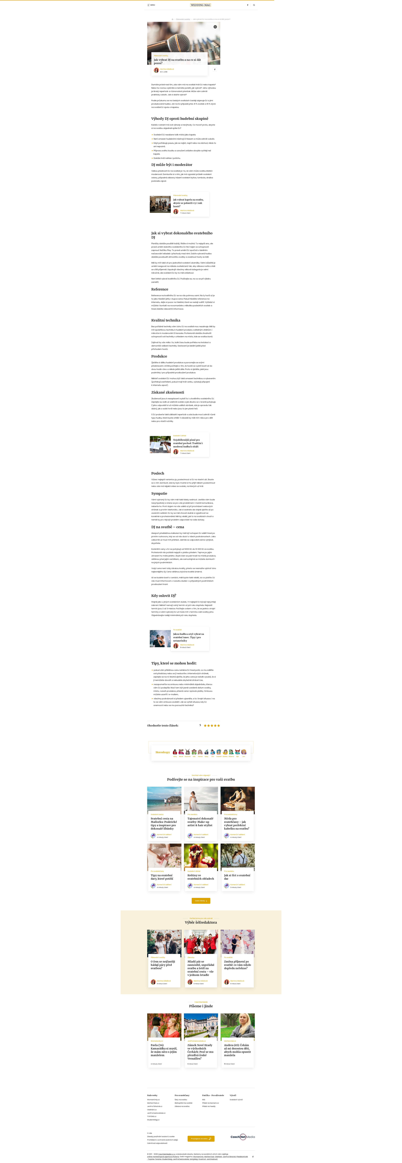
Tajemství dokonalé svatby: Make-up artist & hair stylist (200, 822)
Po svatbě (228, 957)
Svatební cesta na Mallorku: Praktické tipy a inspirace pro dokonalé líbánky (164, 823)
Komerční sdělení (164, 834)
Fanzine (158, 1159)
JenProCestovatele (181, 1159)
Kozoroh (188, 756)
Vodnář (219, 756)
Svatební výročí (236, 1099)
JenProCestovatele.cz (156, 1113)
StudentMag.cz (153, 1120)
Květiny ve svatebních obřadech (200, 877)
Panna (200, 756)
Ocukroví (202, 1159)
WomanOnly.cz (153, 1099)
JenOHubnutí (212, 1159)
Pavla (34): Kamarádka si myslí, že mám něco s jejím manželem (164, 1050)
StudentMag (167, 1159)
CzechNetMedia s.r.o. (166, 1154)
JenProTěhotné (229, 1156)
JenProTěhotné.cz (154, 1106)
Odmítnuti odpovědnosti (157, 1143)
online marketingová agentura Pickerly (163, 1156)
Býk (237, 756)
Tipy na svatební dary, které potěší (162, 877)
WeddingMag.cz (172, 19)
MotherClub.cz (153, 1103)
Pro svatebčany (230, 814)
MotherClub (209, 1156)
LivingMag (194, 1159)
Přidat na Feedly (208, 1106)
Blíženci (231, 756)
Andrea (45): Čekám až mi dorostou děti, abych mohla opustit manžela (237, 1050)
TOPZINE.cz (151, 1116)
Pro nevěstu (192, 814)
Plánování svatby (183, 19)
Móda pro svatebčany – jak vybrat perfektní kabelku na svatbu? (236, 823)
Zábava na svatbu (182, 1106)
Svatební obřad (193, 871)
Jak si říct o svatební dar (237, 877)
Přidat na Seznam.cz (210, 1103)
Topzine (151, 1159)
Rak (194, 756)
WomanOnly (198, 1156)
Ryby (206, 756)
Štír (213, 756)
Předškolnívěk (242, 1156)
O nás (149, 1133)
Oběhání (218, 1156)
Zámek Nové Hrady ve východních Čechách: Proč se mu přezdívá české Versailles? (200, 1052)
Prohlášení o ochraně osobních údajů (162, 1140)
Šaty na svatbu (181, 1099)
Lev (244, 756)
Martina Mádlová (167, 69)
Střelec (225, 756)
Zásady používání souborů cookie (161, 1136)
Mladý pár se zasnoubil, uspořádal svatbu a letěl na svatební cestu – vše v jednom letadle (200, 968)
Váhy (175, 756)
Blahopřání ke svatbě (183, 1103)
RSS (203, 1099)
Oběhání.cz (152, 1110)
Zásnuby (190, 957)
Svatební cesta (157, 814)
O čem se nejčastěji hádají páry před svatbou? (163, 965)
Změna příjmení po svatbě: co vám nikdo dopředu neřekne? (237, 965)
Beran (181, 756)
